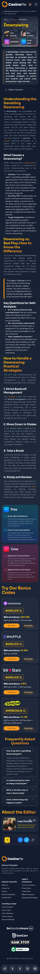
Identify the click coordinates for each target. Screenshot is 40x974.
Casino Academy (7, 913)
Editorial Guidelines (8, 894)
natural (7, 141)
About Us (5, 885)
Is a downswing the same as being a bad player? (18, 782)
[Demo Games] (27, 968)
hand (34, 486)
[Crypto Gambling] (20, 968)
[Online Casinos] (5, 968)
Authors (4, 891)
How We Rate (6, 898)
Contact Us (5, 888)
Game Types (6, 910)
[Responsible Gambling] (35, 968)
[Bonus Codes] (12, 968)
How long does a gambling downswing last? (18, 752)
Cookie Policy (26, 891)
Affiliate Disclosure (28, 894)
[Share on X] (26, 840)
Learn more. (12, 14)
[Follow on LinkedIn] (34, 820)
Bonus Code (28, 626)
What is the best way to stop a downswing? (17, 791)
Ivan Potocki (24, 821)
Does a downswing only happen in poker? (17, 801)
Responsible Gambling (29, 898)
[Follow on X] (30, 820)
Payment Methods (8, 920)
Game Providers (7, 907)
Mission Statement (10, 865)
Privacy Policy (26, 888)
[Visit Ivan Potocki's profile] (9, 824)
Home (6, 19)
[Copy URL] (32, 840)
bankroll (14, 79)
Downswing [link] (22, 19)
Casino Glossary (7, 916)
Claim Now (11, 626)
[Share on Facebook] (20, 840)
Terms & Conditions (28, 885)
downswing (20, 68)
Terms (13, 19)
